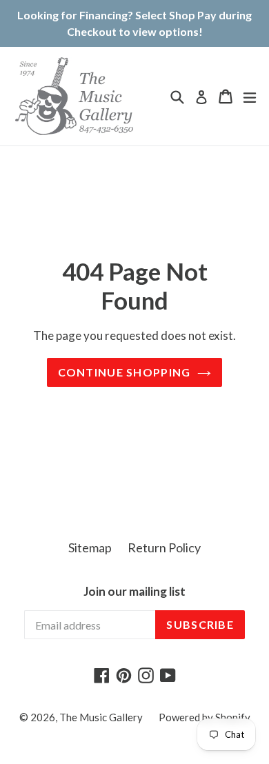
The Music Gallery (101, 717)
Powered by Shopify (204, 717)
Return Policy (164, 547)
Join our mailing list (134, 592)
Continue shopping (124, 372)
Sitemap (90, 547)
